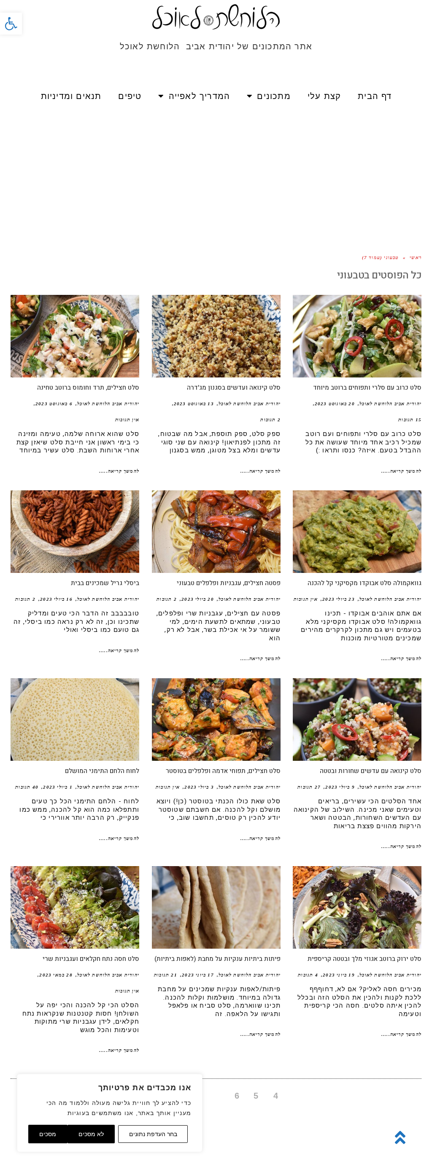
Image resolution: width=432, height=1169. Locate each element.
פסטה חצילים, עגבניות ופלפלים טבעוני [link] (229, 583)
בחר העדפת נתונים (153, 1134)
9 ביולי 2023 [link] (339, 786)
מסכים (47, 1134)
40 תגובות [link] (26, 786)
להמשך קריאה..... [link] (401, 470)
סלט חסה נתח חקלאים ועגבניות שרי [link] (91, 958)
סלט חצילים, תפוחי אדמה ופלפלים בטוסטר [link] (223, 771)
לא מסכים (91, 1134)
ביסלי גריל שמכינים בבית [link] (105, 583)
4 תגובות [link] (308, 974)
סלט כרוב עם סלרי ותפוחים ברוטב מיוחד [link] (367, 387)
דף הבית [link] (375, 96)
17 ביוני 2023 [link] (198, 974)
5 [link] (256, 1095)
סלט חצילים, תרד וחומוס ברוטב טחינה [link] (88, 387)
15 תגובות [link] (409, 419)
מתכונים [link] (273, 96)
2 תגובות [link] (270, 419)
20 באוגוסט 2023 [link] (335, 403)
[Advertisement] (216, 173)
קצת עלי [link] (324, 96)
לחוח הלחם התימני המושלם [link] (102, 771)
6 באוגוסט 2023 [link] (54, 403)
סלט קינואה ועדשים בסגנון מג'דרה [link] (234, 387)
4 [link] (275, 1095)
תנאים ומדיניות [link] (71, 96)
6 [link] (237, 1095)
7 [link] (218, 1095)
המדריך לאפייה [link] (199, 96)
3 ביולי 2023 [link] (198, 786)
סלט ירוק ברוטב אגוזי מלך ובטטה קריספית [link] (364, 958)
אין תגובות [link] (127, 419)
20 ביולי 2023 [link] (197, 599)
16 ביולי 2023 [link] (56, 599)
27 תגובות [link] (309, 786)
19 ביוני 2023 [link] (339, 974)
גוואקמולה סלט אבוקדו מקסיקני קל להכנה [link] (364, 583)
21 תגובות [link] (165, 974)
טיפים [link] (129, 96)
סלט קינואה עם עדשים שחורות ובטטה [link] (370, 771)
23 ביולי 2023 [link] (338, 599)
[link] (11, 24)
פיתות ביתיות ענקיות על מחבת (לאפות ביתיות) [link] (217, 958)
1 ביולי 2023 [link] (57, 786)
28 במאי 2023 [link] (55, 974)
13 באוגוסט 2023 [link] (194, 403)
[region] (109, 1113)
